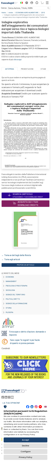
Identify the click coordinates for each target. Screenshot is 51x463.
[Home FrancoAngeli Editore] (9, 3)
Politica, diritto (13, 299)
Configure (25, 451)
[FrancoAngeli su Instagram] (9, 398)
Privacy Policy (25, 457)
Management (11, 281)
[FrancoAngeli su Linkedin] (6, 398)
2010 (43, 13)
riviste (10, 13)
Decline (25, 445)
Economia (10, 277)
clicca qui (17, 59)
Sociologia (10, 290)
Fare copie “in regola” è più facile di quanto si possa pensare (25, 341)
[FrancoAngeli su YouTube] (12, 398)
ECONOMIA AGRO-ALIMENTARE (27, 13)
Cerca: (4, 8)
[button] (21, 3)
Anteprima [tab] (9, 69)
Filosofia (9, 312)
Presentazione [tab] (27, 69)
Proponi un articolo (25, 265)
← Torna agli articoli (11, 259)
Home (4, 13)
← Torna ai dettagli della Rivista (16, 255)
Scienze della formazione (16, 303)
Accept (25, 440)
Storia (9, 308)
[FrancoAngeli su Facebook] (3, 398)
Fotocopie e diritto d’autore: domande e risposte (27, 333)
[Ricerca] (48, 8)
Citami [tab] (43, 69)
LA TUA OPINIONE (11, 403)
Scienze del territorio (15, 295)
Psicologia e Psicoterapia (16, 286)
